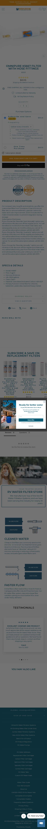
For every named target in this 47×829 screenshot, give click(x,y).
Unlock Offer (31, 420)
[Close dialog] (44, 402)
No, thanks (31, 426)
